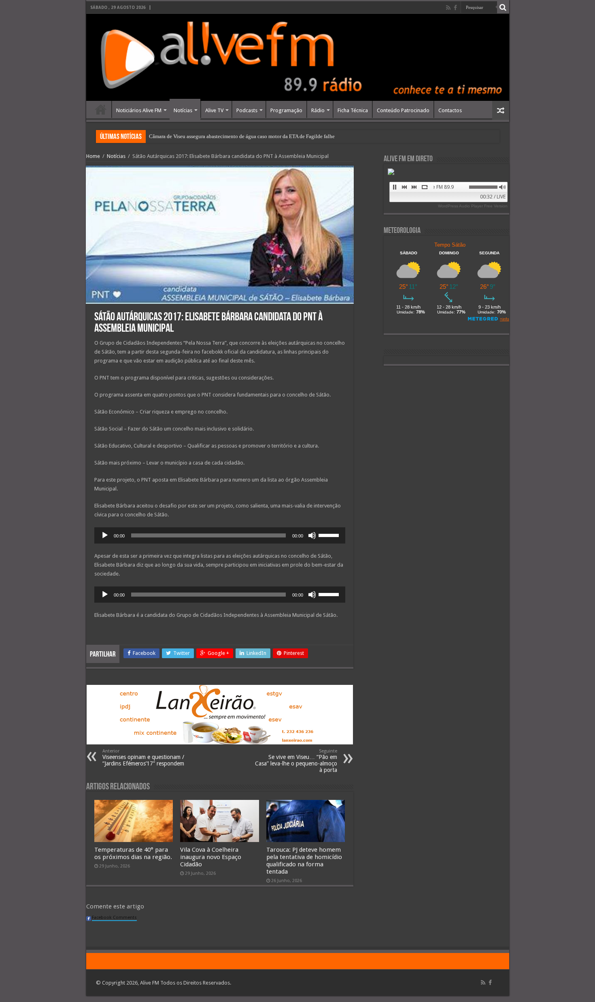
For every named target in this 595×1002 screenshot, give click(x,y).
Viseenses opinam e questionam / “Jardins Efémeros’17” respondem (143, 757)
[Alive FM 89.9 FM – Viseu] (297, 57)
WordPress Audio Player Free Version (473, 206)
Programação (286, 110)
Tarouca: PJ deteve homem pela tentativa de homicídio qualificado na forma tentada (304, 860)
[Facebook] (455, 8)
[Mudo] (312, 535)
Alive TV (214, 110)
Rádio (318, 110)
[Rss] (448, 8)
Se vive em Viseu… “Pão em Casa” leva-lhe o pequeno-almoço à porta (296, 760)
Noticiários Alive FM (139, 110)
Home (100, 109)
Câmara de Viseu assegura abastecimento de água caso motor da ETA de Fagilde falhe (242, 136)
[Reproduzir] (105, 535)
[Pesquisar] (503, 7)
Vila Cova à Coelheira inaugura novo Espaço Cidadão (210, 857)
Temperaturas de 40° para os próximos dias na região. (133, 853)
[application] (219, 535)
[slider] (330, 534)
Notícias (183, 110)
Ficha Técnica (353, 110)
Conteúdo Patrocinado (403, 110)
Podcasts (246, 110)
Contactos (450, 110)
